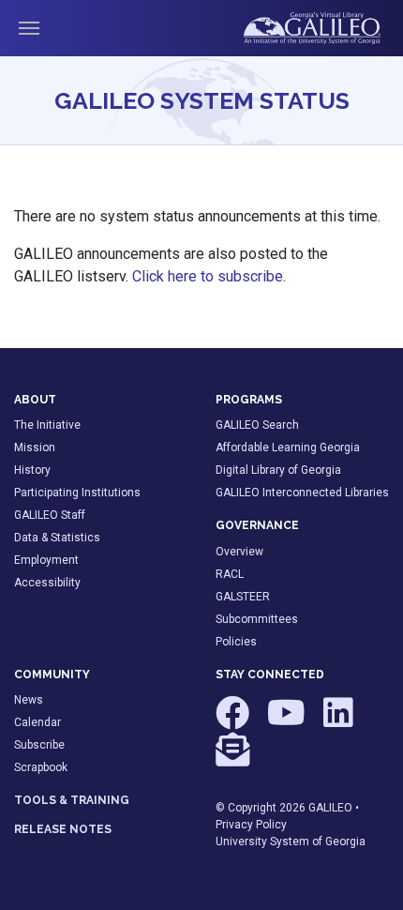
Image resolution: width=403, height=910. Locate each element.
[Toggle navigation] (29, 28)
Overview (239, 551)
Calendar (37, 722)
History (32, 470)
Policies (236, 641)
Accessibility (47, 582)
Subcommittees (257, 619)
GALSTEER (243, 596)
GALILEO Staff (49, 515)
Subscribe (39, 744)
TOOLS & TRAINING (71, 800)
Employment (46, 560)
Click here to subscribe (207, 276)
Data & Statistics (57, 537)
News (28, 699)
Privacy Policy (251, 824)
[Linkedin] (338, 721)
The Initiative (47, 425)
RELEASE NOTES (63, 829)
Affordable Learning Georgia (288, 447)
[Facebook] (234, 721)
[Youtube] (287, 721)
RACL (230, 574)
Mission (34, 447)
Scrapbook (40, 767)
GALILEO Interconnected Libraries (302, 492)
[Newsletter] (232, 758)
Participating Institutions (77, 492)
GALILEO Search (257, 425)
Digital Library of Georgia (278, 470)
